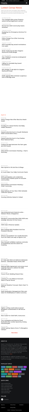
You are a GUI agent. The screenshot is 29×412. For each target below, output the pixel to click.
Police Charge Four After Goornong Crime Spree (13, 39)
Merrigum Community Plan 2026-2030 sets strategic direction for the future (14, 219)
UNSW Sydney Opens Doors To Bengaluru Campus (14, 328)
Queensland (17, 369)
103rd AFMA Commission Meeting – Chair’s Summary (14, 151)
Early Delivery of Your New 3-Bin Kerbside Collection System (14, 191)
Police (25, 367)
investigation (8, 376)
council (2, 371)
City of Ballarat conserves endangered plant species (14, 57)
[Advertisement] (14, 97)
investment (15, 376)
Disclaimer (21, 404)
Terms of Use (12, 404)
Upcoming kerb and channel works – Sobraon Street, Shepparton (12, 213)
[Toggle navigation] (26, 3)
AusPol (6, 371)
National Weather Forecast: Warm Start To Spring (14, 285)
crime (19, 376)
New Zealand (21, 374)
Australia (3, 367)
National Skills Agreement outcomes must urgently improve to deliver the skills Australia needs (14, 268)
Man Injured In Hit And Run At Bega (12, 167)
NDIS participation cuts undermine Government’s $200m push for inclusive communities (13, 178)
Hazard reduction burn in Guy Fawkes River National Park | (13, 139)
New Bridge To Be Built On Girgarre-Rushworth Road (13, 70)
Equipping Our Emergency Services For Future (14, 32)
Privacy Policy (12, 407)
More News (14, 332)
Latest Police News (5, 389)
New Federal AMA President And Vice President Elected (13, 230)
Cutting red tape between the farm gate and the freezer (14, 145)
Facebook (6, 399)
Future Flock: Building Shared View (12, 274)
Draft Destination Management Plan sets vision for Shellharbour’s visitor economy (14, 292)
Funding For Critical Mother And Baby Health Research (13, 126)
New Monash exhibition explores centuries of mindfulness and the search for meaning (14, 243)
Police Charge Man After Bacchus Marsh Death (14, 120)
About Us (3, 404)
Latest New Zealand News (7, 388)
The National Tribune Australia (16, 410)
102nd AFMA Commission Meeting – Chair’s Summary (12, 185)
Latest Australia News (6, 383)
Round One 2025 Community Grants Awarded (13, 26)
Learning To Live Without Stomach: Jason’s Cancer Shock (12, 279)
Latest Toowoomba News (7, 385)
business (3, 376)
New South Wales (17, 371)
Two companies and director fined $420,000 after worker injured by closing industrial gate (14, 322)
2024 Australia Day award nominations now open (14, 45)
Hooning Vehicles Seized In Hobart (12, 197)
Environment (4, 374)
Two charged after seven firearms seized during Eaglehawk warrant (12, 20)
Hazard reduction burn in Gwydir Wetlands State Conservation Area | (14, 132)
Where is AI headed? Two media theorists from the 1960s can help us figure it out (14, 236)
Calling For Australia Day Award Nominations (11, 64)
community (20, 367)
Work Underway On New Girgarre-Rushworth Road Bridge (12, 51)
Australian (15, 367)
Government (8, 367)
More (11, 354)
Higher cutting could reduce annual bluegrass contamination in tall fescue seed (13, 309)
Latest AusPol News (5, 392)
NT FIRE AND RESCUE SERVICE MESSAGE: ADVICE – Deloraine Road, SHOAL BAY (14, 260)
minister (11, 371)
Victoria (6, 369)
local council (11, 369)
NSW (2, 369)
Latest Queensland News (6, 386)
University (23, 369)
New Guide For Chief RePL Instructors (13, 315)
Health (9, 374)
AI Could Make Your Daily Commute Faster (14, 172)
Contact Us (3, 407)
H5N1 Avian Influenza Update (10, 225)
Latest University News (6, 391)
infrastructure (15, 374)
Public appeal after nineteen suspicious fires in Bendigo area (14, 76)
